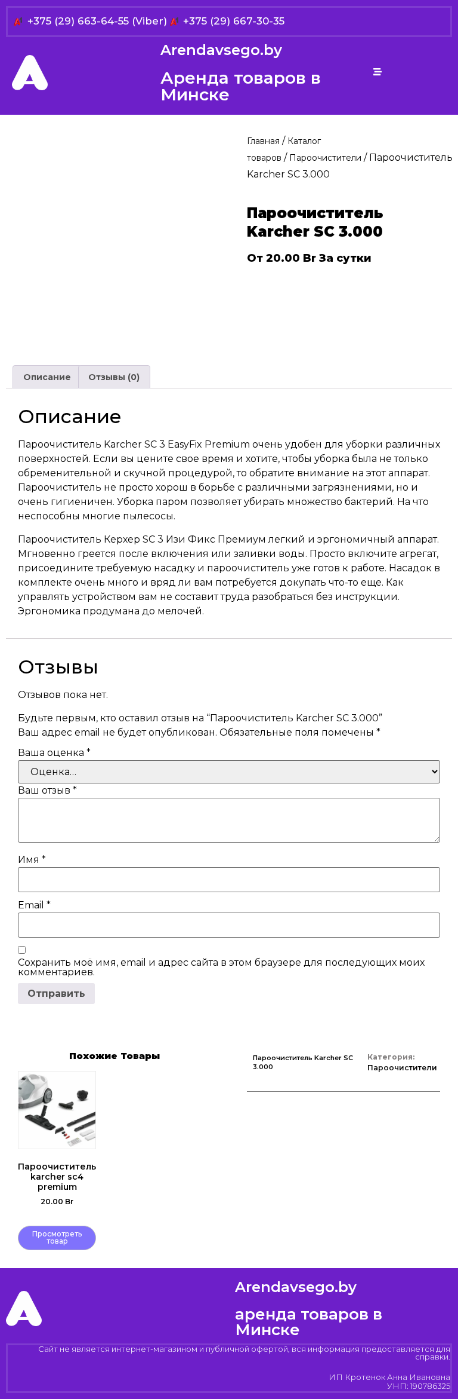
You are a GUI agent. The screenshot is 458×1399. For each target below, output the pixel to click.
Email (34, 905)
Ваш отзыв (47, 790)
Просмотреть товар (57, 1237)
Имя (32, 860)
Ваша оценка (54, 753)
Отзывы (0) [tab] (114, 377)
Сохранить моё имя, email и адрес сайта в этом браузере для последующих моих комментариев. (221, 967)
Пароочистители (325, 157)
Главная (263, 141)
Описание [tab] (47, 377)
